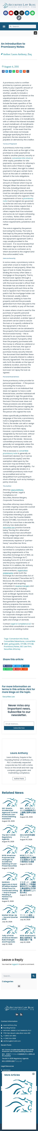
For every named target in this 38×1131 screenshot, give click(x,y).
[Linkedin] (27, 13)
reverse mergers (22, 586)
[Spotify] (32, 13)
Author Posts (19, 779)
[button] (4, 26)
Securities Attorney (12, 649)
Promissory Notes (11, 646)
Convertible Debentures (14, 641)
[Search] (33, 976)
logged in (15, 964)
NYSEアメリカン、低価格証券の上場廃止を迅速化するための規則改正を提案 (28, 858)
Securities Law (9, 696)
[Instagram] (21, 13)
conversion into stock (21, 158)
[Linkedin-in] (16, 1014)
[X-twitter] (16, 13)
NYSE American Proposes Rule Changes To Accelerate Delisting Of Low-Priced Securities (9, 860)
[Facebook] (5, 13)
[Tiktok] (19, 17)
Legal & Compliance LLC (21, 624)
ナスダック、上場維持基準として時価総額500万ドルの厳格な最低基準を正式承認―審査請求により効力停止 (28, 887)
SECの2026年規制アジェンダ (27, 836)
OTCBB (23, 644)
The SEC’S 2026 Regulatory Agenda (8, 837)
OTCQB (30, 644)
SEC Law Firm (25, 646)
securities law (9, 527)
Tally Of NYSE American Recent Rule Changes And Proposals (9, 938)
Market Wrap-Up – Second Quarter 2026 (10, 917)
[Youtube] (11, 13)
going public (14, 644)
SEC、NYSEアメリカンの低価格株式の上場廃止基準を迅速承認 (28, 811)
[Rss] (21, 1014)
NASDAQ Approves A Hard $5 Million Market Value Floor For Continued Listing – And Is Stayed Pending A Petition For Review (10, 890)
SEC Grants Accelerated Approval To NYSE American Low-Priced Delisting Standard (10, 813)
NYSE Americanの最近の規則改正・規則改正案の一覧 (28, 937)
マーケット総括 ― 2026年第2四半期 (27, 916)
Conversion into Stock (18, 638)
